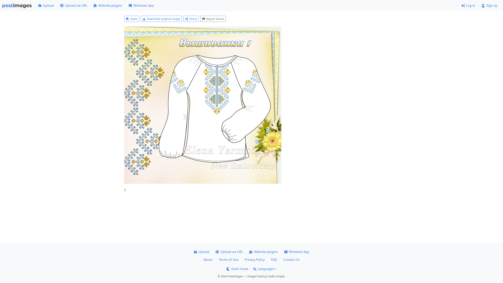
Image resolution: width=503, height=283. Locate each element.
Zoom (134, 19)
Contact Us (291, 259)
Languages (266, 269)
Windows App (143, 5)
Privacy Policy (255, 259)
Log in (470, 5)
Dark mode (239, 269)
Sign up (491, 5)
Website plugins (110, 5)
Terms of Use (228, 259)
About (207, 259)
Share (193, 19)
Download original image (163, 19)
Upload (48, 5)
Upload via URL (76, 5)
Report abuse (215, 19)
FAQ (274, 259)
